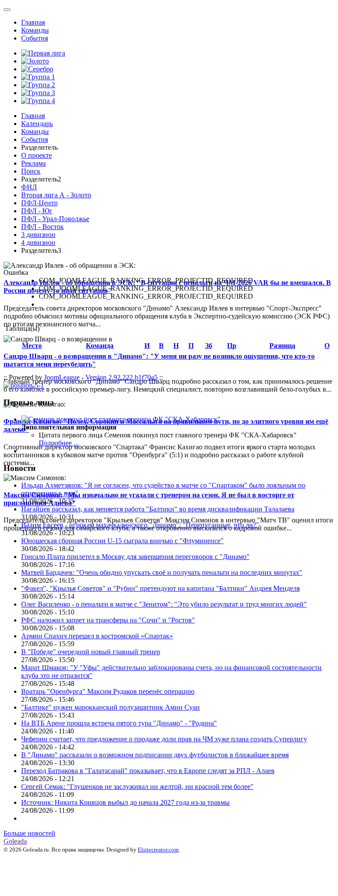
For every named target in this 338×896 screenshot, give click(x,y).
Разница (282, 345)
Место (32, 345)
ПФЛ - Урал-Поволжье (55, 218)
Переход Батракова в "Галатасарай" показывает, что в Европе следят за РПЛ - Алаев (148, 770)
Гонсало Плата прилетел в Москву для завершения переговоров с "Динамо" (135, 556)
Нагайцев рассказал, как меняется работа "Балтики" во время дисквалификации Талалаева (157, 509)
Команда (100, 345)
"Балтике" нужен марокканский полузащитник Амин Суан (110, 707)
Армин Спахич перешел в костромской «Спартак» (97, 636)
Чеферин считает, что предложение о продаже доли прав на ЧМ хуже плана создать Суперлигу (164, 739)
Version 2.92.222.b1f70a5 (121, 377)
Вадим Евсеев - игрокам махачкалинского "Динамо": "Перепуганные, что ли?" (140, 525)
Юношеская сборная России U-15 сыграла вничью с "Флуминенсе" (122, 540)
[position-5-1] (24, 385)
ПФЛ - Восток (42, 226)
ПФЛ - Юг (36, 211)
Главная (33, 22)
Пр (231, 345)
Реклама (33, 163)
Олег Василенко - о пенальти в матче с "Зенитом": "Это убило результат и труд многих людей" (164, 604)
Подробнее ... (59, 443)
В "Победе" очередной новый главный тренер (90, 651)
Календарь (37, 123)
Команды (35, 30)
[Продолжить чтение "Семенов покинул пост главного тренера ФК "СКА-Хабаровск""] (120, 419)
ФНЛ (29, 187)
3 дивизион (38, 234)
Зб (208, 345)
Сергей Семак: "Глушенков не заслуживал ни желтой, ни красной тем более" (137, 786)
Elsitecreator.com (158, 849)
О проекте (36, 155)
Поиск (30, 171)
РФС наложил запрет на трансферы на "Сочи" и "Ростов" (108, 620)
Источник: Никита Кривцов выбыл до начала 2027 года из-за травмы (125, 802)
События (34, 38)
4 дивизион (38, 242)
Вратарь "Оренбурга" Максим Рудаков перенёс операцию (108, 691)
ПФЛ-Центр (39, 203)
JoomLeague (62, 377)
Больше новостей (29, 833)
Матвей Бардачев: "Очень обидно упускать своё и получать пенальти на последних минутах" (161, 572)
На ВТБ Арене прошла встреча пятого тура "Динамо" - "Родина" (119, 723)
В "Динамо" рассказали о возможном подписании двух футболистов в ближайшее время (155, 755)
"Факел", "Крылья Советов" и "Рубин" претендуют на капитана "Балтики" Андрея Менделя (160, 588)
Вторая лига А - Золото (56, 195)
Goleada (15, 841)
